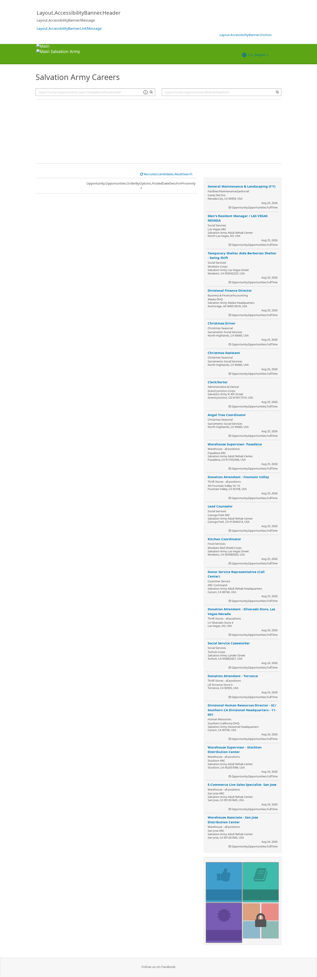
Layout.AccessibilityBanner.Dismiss (245, 35)
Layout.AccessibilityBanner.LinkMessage (69, 28)
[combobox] (221, 92)
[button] (145, 92)
